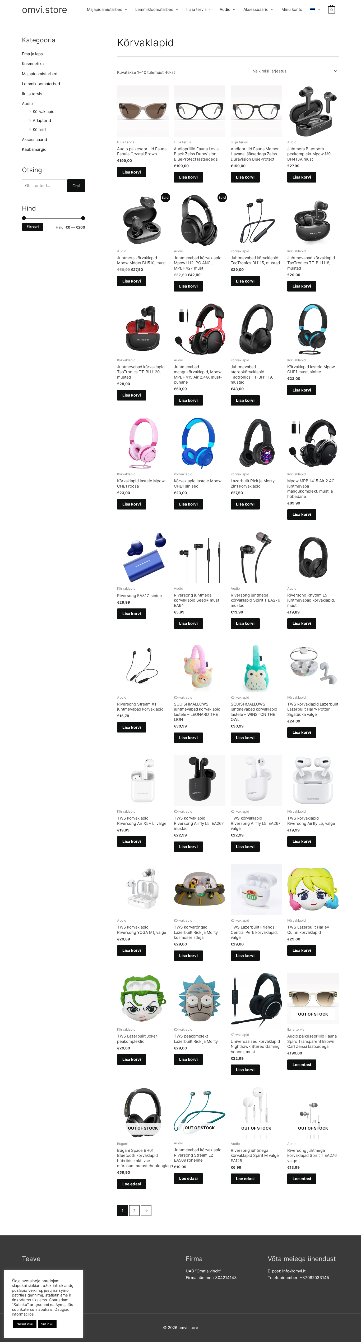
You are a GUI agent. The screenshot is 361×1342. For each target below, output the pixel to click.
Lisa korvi (131, 172)
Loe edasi (302, 1064)
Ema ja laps (32, 53)
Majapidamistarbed (104, 9)
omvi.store (44, 9)
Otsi (76, 185)
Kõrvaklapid (43, 111)
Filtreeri (33, 227)
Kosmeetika (33, 63)
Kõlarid (39, 129)
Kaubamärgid (34, 149)
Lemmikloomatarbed (154, 9)
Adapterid (42, 120)
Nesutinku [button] (24, 1324)
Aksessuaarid (256, 9)
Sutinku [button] (47, 1324)
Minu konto (291, 9)
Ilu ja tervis (196, 9)
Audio (225, 9)
